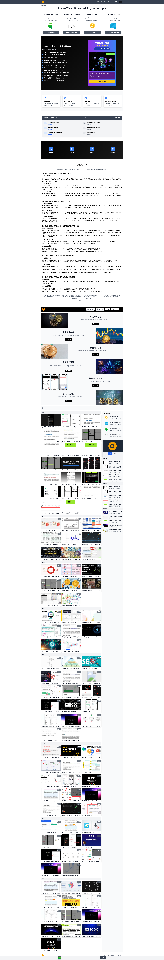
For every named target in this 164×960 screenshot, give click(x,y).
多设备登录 (115, 522)
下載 (120, 1)
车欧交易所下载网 (45, 5)
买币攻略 (114, 526)
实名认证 (118, 481)
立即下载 (95, 324)
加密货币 (111, 526)
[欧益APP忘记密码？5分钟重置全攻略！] (105, 466)
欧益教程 (110, 481)
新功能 (118, 476)
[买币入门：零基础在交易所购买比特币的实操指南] (105, 517)
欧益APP (110, 463)
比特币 (111, 518)
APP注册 (114, 481)
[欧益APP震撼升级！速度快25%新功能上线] (105, 475)
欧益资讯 (111, 531)
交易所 (117, 518)
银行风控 (118, 513)
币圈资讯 (109, 1)
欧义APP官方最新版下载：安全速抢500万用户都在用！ (56, 75)
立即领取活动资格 (102, 81)
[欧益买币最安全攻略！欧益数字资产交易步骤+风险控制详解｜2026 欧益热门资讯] (105, 530)
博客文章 (116, 1)
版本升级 (114, 476)
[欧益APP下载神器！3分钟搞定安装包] (105, 471)
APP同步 (111, 522)
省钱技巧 (118, 463)
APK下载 (114, 472)
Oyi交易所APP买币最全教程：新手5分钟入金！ (54, 67)
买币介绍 (103, 1)
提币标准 (114, 463)
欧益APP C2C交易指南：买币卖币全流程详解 (54, 80)
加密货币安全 (115, 531)
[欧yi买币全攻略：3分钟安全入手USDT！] (105, 525)
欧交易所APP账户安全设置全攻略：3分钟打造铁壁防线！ (57, 73)
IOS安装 (118, 472)
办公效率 (119, 522)
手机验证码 (119, 467)
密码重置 (114, 467)
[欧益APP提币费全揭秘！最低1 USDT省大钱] (105, 462)
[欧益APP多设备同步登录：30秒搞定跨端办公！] (105, 521)
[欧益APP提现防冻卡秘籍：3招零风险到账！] (105, 512)
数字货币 (114, 513)
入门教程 (114, 518)
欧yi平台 (118, 526)
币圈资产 (97, 1)
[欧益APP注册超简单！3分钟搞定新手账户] (105, 480)
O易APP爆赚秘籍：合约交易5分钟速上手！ (54, 70)
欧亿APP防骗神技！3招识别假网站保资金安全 (54, 78)
